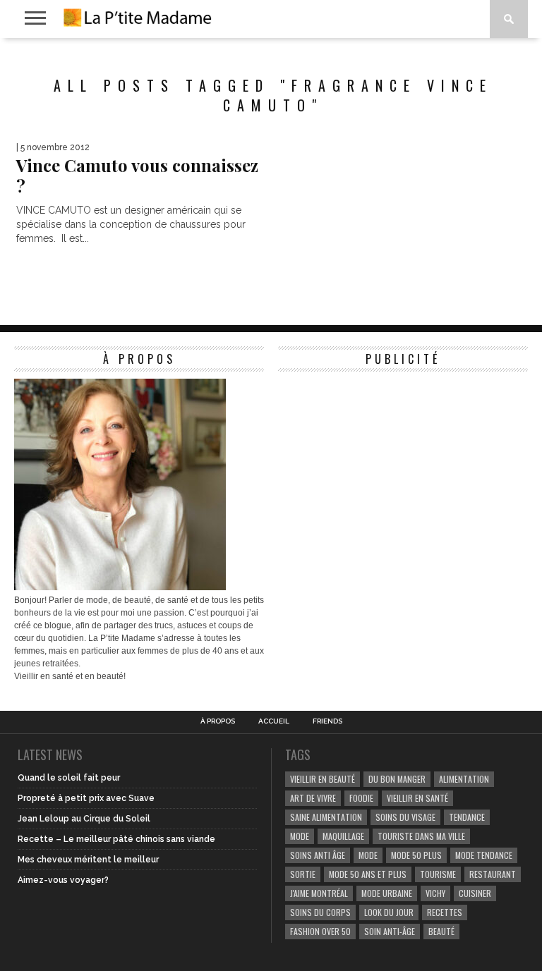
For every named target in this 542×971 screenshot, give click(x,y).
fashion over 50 (320, 931)
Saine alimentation (326, 817)
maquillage (343, 836)
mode (299, 836)
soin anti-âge (389, 931)
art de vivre (313, 798)
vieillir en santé (417, 798)
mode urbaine (386, 893)
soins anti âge (317, 855)
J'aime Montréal (319, 893)
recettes (444, 912)
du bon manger (397, 779)
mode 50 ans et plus (367, 874)
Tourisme (438, 874)
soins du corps (320, 912)
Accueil (273, 721)
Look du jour (389, 912)
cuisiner (475, 893)
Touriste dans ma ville (421, 836)
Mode (368, 855)
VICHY (435, 893)
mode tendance (483, 855)
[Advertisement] (384, 467)
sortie (302, 874)
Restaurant (492, 874)
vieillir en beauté (322, 779)
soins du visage (405, 817)
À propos (217, 721)
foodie (361, 798)
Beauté (441, 931)
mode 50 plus (416, 855)
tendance (467, 817)
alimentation (464, 779)
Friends (327, 721)
